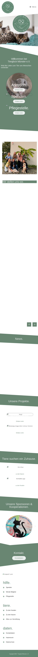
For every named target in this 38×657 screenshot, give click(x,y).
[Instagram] (35, 324)
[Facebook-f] (29, 324)
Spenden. (19, 96)
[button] (3, 526)
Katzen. (20, 469)
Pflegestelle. (19, 108)
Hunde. (20, 480)
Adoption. (19, 85)
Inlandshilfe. (20, 416)
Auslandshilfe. (19, 428)
